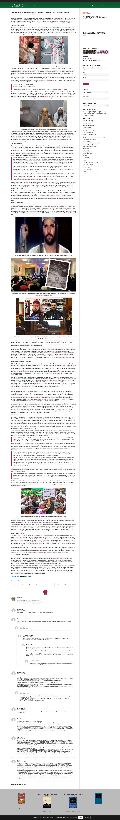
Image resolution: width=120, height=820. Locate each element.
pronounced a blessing (53, 370)
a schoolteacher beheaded (35, 571)
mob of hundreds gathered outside (46, 80)
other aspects (22, 397)
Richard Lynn (86, 157)
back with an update (36, 561)
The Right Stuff (86, 167)
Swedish (91, 115)
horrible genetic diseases (37, 540)
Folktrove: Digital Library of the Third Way (92, 143)
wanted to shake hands (19, 529)
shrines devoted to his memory (53, 340)
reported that (26, 371)
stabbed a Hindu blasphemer (68, 209)
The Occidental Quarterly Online (90, 162)
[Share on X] (22, 585)
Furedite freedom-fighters (58, 18)
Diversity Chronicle (87, 141)
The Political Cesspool (88, 164)
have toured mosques (53, 373)
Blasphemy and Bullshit (41, 383)
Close (80, 817)
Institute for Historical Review (89, 146)
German (102, 112)
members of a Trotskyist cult (30, 190)
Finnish (92, 112)
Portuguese (99, 113)
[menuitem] (78, 5)
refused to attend (70, 550)
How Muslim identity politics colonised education (32, 179)
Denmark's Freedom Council (89, 139)
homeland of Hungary (43, 396)
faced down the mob (45, 93)
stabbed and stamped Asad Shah (63, 357)
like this (28, 68)
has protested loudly (61, 430)
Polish (93, 113)
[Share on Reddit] (65, 585)
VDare (84, 171)
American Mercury (87, 123)
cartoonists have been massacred (19, 571)
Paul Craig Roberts (87, 151)
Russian (106, 113)
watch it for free (55, 342)
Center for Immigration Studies (90, 130)
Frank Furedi (33, 192)
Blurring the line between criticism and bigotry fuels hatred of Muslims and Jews (47, 476)
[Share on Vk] (58, 585)
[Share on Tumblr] (50, 585)
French (97, 112)
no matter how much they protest (44, 399)
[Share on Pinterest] (36, 585)
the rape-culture (18, 540)
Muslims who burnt (56, 206)
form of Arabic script (29, 73)
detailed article (63, 381)
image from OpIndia (61, 516)
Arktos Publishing (87, 127)
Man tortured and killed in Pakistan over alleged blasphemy (60, 463)
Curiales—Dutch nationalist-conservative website (94, 137)
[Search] (107, 5)
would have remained (49, 198)
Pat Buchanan (86, 150)
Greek (84, 113)
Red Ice (85, 155)
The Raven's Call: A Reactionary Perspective (93, 166)
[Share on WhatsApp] (29, 585)
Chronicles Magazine (88, 132)
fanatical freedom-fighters (32, 155)
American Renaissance (88, 125)
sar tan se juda (57, 89)
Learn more (87, 817)
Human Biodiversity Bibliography (90, 144)
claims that (62, 541)
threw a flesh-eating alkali (50, 139)
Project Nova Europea (88, 153)
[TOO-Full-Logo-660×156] (24, 5)
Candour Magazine (87, 129)
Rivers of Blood (86, 159)
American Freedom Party (88, 121)
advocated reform (60, 351)
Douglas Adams (59, 433)
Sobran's (85, 160)
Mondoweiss (86, 148)
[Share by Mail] (72, 585)
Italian (89, 113)
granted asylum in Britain (41, 535)
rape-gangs (59, 396)
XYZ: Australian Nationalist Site (90, 173)
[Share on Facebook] (15, 585)
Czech (87, 112)
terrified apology (44, 96)
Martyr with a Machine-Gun (27, 370)
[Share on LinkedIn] (43, 585)
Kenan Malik (26, 18)
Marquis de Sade (43, 30)
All (83, 112)
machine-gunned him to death (47, 352)
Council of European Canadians (90, 134)
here (67, 422)
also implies (55, 212)
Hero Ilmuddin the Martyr (66, 255)
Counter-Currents (87, 136)
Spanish (86, 115)
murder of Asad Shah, (39, 27)
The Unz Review (87, 169)
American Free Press (88, 120)
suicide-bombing (66, 396)
